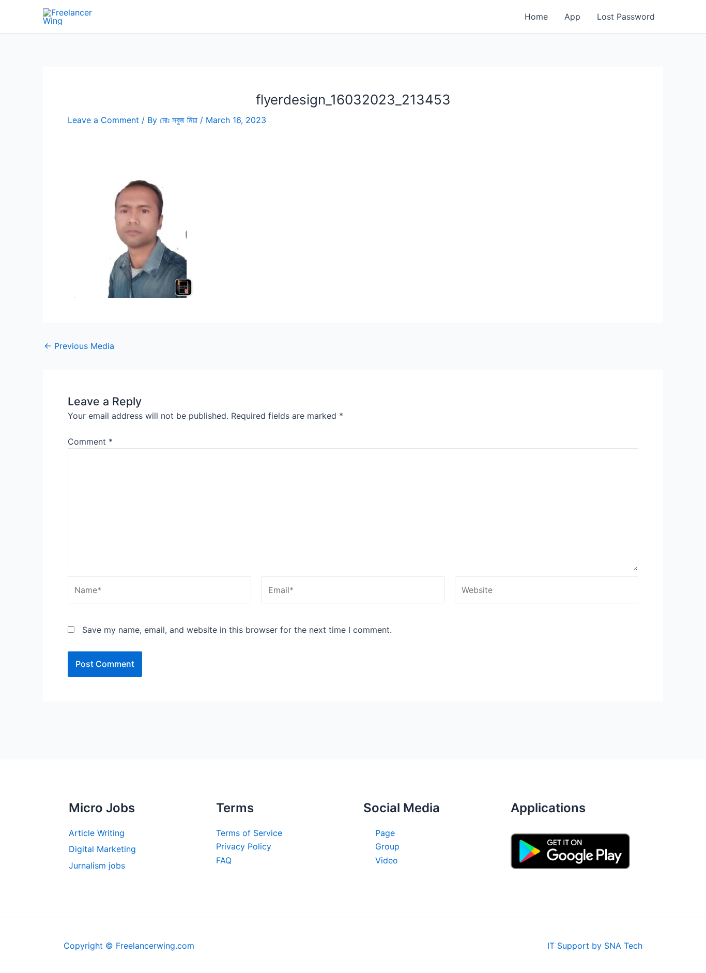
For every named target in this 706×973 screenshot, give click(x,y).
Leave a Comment (103, 120)
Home (536, 16)
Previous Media (79, 346)
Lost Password (626, 16)
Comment (90, 441)
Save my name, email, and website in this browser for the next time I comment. (237, 630)
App (572, 16)
